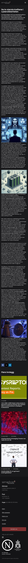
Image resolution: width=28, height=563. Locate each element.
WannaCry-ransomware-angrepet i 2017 (13, 149)
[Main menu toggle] (25, 2)
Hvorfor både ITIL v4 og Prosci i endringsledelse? (10, 472)
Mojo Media (16, 558)
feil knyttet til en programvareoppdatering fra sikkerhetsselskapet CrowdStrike (13, 157)
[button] (2, 365)
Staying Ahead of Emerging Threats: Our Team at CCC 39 (13, 439)
